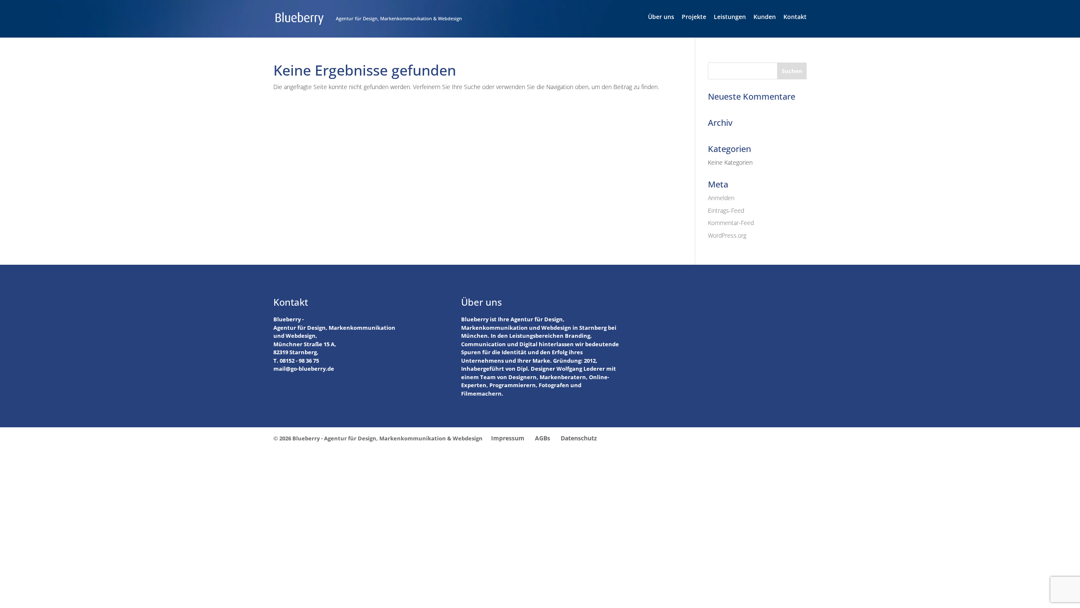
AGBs (542, 438)
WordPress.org (727, 235)
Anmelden (721, 198)
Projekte (694, 17)
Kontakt (795, 17)
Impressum (507, 438)
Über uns (661, 17)
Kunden (764, 17)
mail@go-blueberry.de (303, 368)
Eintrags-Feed (726, 210)
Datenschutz (579, 438)
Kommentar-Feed (731, 223)
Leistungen (730, 17)
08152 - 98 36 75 (299, 360)
